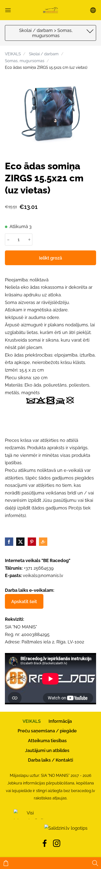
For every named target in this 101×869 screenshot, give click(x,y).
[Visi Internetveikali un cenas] (28, 828)
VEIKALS (13, 54)
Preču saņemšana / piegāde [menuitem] (47, 730)
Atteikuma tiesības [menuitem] (47, 740)
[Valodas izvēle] (93, 10)
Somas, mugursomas (24, 60)
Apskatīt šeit (24, 601)
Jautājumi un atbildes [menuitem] (47, 750)
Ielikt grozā (50, 258)
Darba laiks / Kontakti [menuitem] (50, 760)
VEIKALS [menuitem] (32, 721)
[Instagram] (56, 843)
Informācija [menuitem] (60, 721)
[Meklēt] (95, 863)
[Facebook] (44, 843)
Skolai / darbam (44, 54)
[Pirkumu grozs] (6, 863)
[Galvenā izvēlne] (8, 10)
